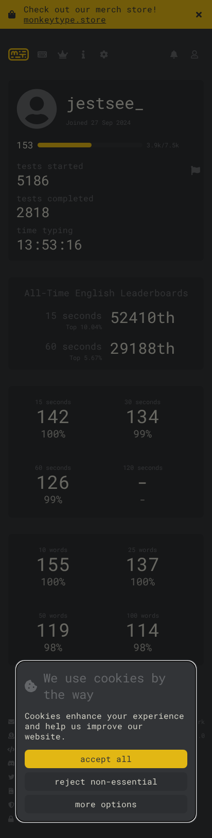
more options (106, 803)
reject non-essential (106, 781)
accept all (106, 758)
